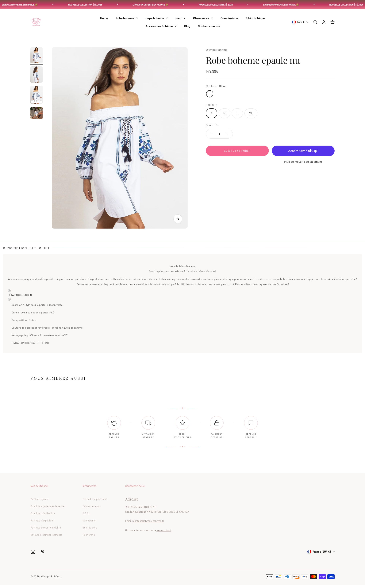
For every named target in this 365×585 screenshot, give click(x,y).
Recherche (89, 534)
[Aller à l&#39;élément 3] (36, 95)
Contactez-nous (209, 26)
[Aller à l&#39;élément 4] (36, 113)
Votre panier (90, 520)
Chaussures (201, 18)
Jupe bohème (155, 18)
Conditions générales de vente (47, 506)
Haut (178, 18)
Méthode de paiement (95, 499)
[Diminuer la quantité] (211, 133)
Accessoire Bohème (159, 26)
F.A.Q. (86, 513)
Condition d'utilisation (42, 513)
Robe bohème (125, 18)
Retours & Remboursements (46, 534)
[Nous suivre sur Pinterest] (42, 551)
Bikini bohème (255, 18)
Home (104, 18)
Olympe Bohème (217, 49)
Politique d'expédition (42, 520)
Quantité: (212, 125)
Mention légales (39, 499)
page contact (163, 530)
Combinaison (229, 18)
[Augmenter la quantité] (227, 133)
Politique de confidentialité (45, 527)
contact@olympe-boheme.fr (148, 520)
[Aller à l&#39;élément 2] (36, 75)
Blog (187, 26)
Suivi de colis (90, 527)
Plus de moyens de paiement (303, 161)
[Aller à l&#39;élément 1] (36, 56)
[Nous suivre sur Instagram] (33, 551)
